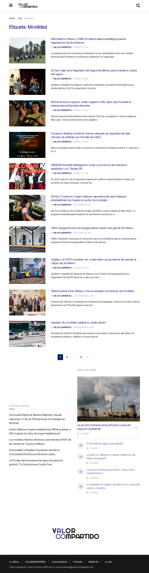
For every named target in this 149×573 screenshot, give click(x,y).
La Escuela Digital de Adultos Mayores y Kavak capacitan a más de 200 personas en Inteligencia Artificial (37, 419)
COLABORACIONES (35, 561)
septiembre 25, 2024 (84, 327)
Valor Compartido (62, 47)
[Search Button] (138, 5)
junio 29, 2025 (82, 268)
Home (12, 18)
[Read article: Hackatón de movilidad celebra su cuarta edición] (27, 334)
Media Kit (93, 561)
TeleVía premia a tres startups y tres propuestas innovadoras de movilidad (92, 291)
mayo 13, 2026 (81, 110)
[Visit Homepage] (27, 5)
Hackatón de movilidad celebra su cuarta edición (78, 322)
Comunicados (59, 561)
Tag (20, 18)
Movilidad (29, 18)
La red (108, 561)
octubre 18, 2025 (83, 233)
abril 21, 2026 (81, 173)
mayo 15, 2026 (81, 79)
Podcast (77, 561)
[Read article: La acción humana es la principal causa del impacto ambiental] (108, 398)
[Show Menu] (11, 5)
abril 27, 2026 (81, 142)
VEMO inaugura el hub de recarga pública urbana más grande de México (92, 228)
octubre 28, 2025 (83, 205)
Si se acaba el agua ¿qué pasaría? (105, 443)
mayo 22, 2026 (81, 47)
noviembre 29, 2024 (84, 296)
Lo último (14, 561)
